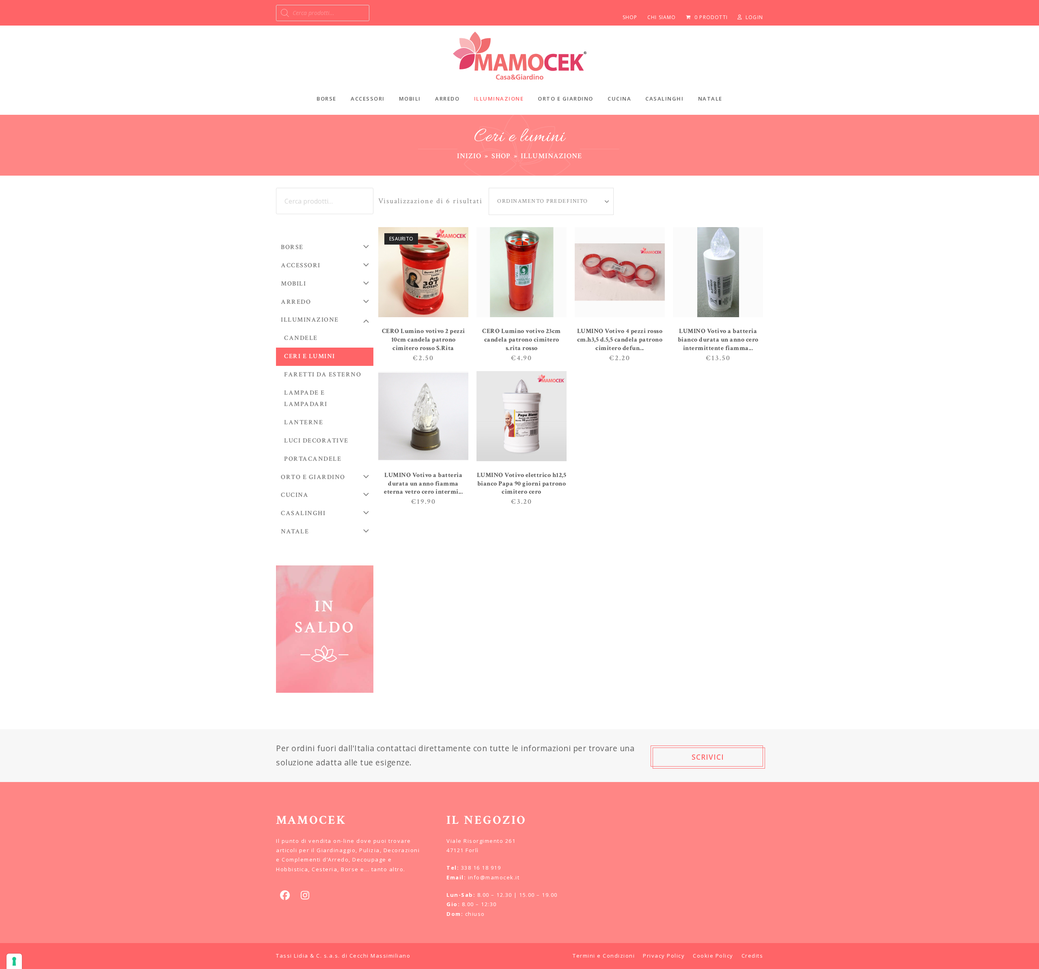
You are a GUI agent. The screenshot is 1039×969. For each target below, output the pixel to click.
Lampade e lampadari (306, 399)
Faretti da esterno (322, 374)
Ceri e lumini (309, 356)
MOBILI (293, 283)
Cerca (364, 201)
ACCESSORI (301, 265)
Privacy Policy (664, 955)
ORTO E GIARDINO (313, 477)
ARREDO (296, 302)
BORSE (292, 247)
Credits (752, 955)
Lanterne (303, 422)
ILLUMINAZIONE (310, 320)
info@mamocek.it (494, 877)
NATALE (295, 531)
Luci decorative (316, 440)
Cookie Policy (713, 955)
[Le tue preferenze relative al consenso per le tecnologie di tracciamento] (14, 961)
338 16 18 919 (481, 867)
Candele (301, 338)
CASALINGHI (303, 513)
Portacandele (312, 459)
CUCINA (294, 495)
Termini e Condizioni (604, 955)
